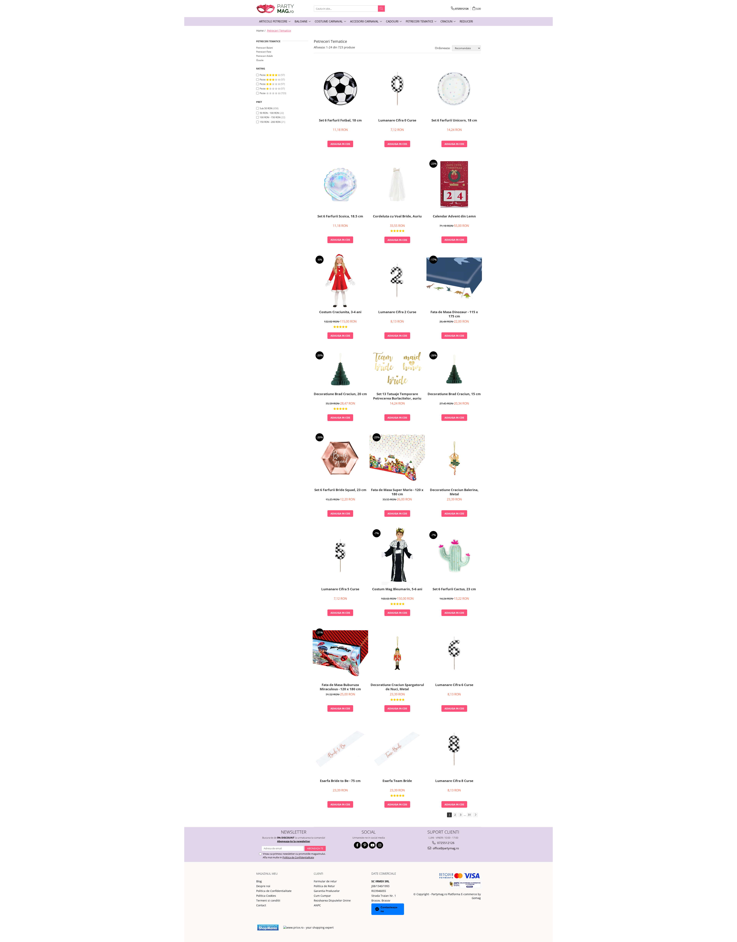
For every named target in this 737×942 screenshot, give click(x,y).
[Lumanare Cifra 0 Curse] (397, 88)
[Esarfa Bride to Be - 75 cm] (340, 749)
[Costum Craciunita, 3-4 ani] (340, 280)
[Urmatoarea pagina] (475, 814)
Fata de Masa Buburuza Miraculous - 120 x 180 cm (340, 687)
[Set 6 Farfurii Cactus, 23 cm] (454, 556)
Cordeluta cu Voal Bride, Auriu (397, 216)
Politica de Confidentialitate (298, 857)
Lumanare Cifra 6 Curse (454, 685)
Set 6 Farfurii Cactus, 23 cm (454, 589)
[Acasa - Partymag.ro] (275, 8)
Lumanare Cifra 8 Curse (454, 781)
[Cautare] (381, 8)
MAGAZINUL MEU (267, 873)
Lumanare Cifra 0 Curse (397, 120)
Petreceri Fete (263, 51)
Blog (259, 881)
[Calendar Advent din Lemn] (454, 184)
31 (469, 815)
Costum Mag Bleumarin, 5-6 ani (397, 589)
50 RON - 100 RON (269, 113)
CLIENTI (318, 873)
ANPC (317, 905)
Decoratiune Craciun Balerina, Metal (454, 492)
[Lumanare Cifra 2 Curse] (397, 280)
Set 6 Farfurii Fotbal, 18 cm (340, 120)
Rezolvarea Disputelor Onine (332, 900)
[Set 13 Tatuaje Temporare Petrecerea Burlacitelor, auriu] (397, 369)
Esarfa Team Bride (397, 781)
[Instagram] (379, 845)
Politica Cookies (266, 895)
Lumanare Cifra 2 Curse (397, 312)
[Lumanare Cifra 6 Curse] (454, 653)
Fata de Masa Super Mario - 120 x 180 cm (397, 492)
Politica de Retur (324, 886)
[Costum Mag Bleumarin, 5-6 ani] (397, 555)
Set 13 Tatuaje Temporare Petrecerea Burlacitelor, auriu (397, 396)
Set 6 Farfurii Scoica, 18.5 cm (340, 216)
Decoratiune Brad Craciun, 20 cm (340, 394)
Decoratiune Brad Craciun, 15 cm (454, 394)
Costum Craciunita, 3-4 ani (340, 312)
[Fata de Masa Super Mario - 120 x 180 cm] (397, 458)
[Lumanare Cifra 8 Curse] (454, 749)
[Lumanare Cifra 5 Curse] (340, 555)
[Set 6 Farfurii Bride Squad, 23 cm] (340, 458)
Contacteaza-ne (389, 909)
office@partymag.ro (445, 848)
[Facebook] (357, 845)
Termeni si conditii (268, 900)
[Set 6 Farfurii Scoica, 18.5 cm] (340, 184)
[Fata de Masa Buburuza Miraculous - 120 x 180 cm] (340, 653)
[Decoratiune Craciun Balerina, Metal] (454, 458)
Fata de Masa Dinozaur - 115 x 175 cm (454, 314)
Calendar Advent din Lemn (454, 216)
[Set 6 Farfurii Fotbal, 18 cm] (340, 88)
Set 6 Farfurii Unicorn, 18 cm (454, 120)
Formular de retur (325, 881)
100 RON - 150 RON (270, 117)
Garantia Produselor (327, 891)
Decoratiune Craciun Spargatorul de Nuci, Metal (397, 687)
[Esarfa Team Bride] (397, 749)
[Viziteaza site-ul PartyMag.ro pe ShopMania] (268, 927)
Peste (263, 75)
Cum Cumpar (322, 895)
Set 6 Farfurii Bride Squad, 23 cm (340, 490)
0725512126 (445, 843)
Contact (261, 905)
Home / (261, 30)
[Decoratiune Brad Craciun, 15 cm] (454, 369)
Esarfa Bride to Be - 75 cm (340, 781)
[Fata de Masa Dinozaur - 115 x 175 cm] (454, 280)
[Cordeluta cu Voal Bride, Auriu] (397, 184)
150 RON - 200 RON (270, 122)
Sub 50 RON (266, 108)
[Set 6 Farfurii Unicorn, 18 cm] (454, 88)
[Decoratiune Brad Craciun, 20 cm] (340, 369)
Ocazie (260, 60)
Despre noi (263, 886)
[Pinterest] (364, 845)
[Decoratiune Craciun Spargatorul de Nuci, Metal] (397, 653)
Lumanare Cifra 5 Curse (340, 589)
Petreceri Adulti (264, 56)
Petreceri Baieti (264, 47)
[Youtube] (372, 845)
